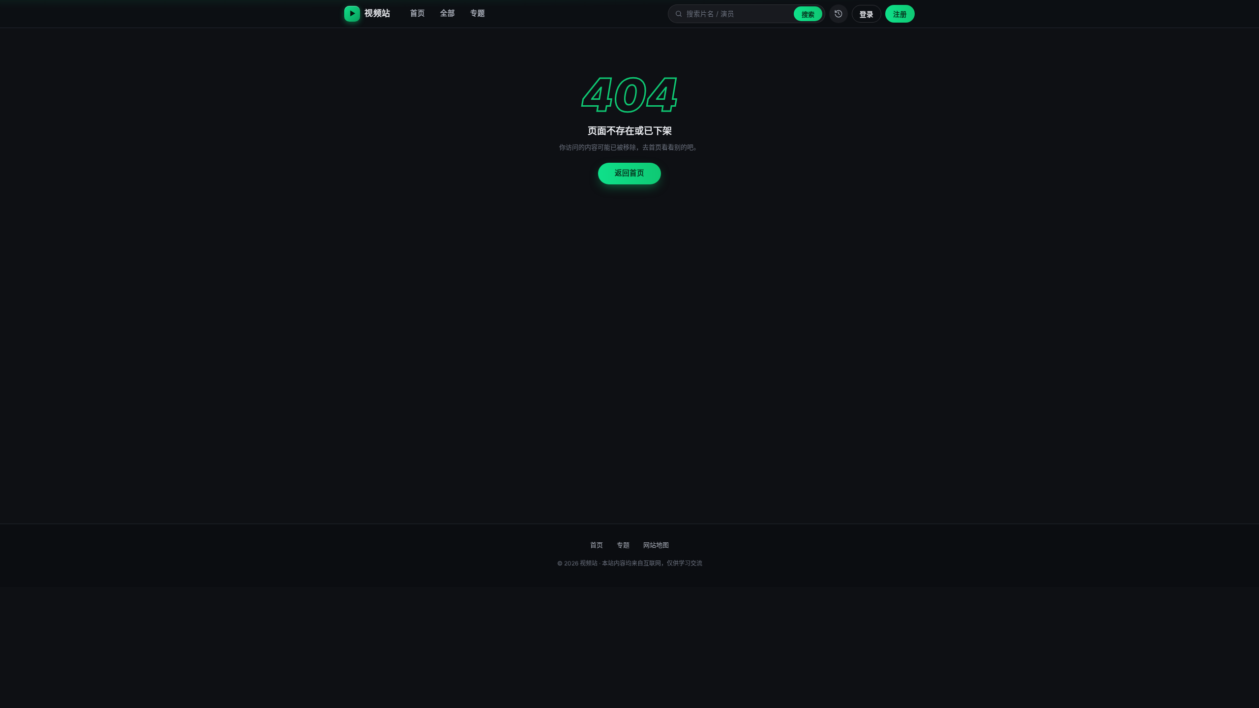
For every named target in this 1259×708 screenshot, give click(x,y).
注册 (900, 14)
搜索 (808, 14)
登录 (866, 14)
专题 (477, 13)
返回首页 (629, 173)
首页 (417, 13)
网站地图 (656, 545)
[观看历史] (838, 13)
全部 (447, 13)
